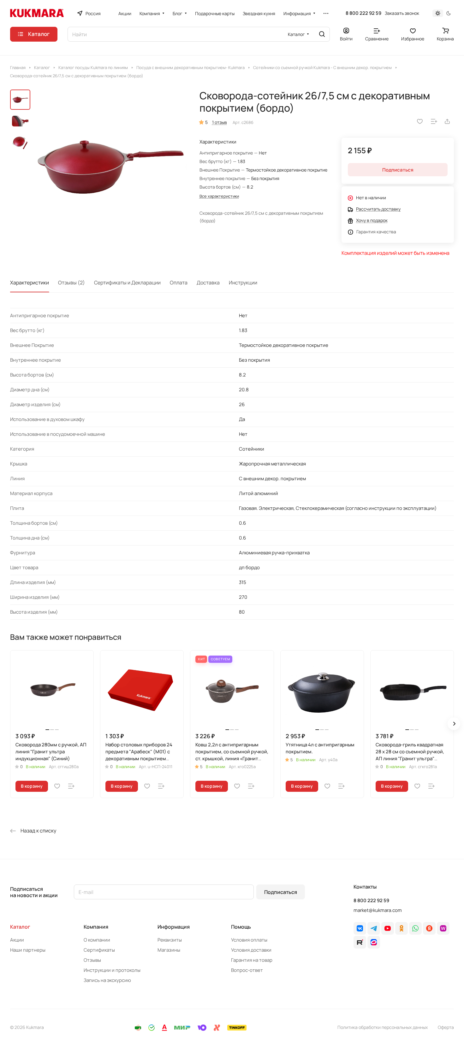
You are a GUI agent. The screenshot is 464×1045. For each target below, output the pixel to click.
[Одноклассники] (401, 928)
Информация (174, 926)
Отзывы (92, 960)
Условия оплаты (249, 940)
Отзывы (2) (71, 282)
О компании (97, 940)
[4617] (110, 166)
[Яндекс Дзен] (429, 928)
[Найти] (322, 34)
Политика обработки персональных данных (382, 1027)
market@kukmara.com (378, 910)
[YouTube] (387, 928)
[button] (454, 723)
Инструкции (243, 282)
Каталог (20, 926)
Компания (96, 926)
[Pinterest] (443, 928)
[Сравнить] (434, 121)
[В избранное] (419, 121)
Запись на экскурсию (107, 980)
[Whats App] (415, 928)
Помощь (241, 926)
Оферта (446, 1027)
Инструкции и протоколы (112, 970)
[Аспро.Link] (373, 942)
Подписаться (280, 892)
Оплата (178, 282)
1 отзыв (219, 122)
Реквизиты (170, 940)
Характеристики (29, 282)
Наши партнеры (27, 950)
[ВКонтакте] (360, 928)
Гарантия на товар (251, 960)
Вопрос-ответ (247, 970)
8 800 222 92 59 (363, 13)
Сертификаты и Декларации (127, 282)
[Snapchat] (360, 942)
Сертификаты (99, 950)
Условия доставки (251, 950)
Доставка (208, 282)
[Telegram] (373, 928)
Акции (17, 940)
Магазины (169, 950)
